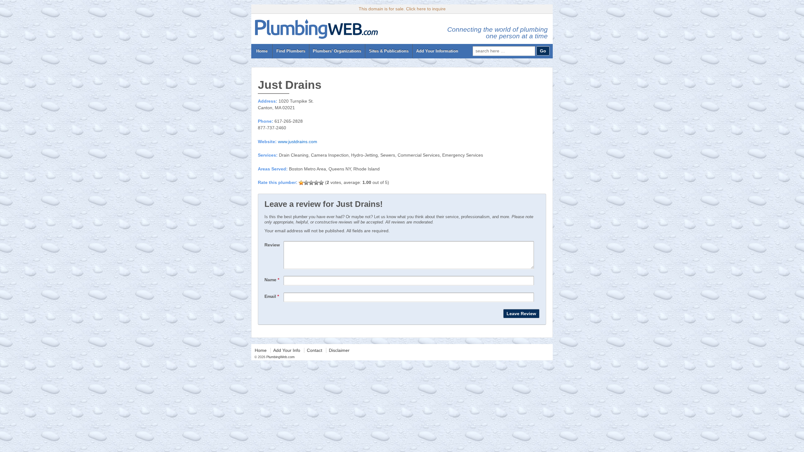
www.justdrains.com (297, 141)
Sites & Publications (389, 51)
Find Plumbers (290, 51)
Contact (314, 350)
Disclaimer (339, 350)
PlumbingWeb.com (280, 357)
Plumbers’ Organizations (337, 51)
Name (271, 279)
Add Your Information (437, 51)
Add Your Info (286, 350)
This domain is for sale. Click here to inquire (402, 8)
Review (272, 244)
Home (262, 51)
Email (271, 296)
